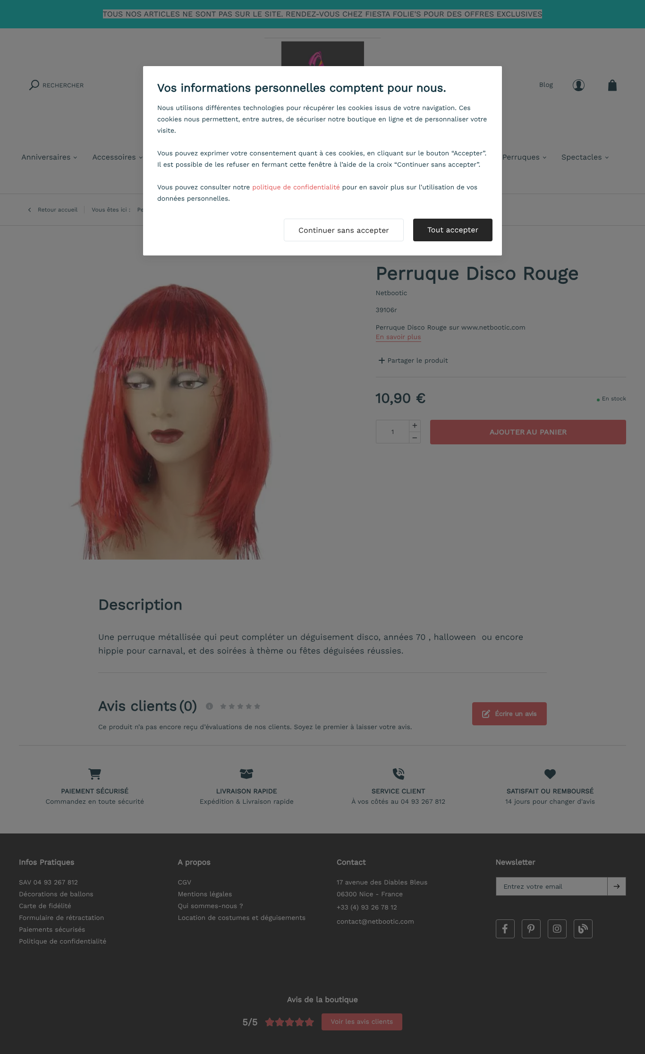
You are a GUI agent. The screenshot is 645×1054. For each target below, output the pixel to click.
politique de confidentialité (296, 187)
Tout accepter (452, 229)
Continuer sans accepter (343, 230)
